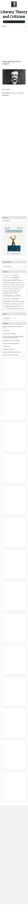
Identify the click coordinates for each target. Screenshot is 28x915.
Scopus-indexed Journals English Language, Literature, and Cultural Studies (13, 337)
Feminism (19, 283)
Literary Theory (10, 293)
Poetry (10, 304)
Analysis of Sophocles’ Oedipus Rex (11, 343)
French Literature (11, 285)
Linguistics (17, 289)
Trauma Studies (6, 346)
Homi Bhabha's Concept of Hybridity (11, 340)
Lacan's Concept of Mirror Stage (11, 355)
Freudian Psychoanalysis (8, 349)
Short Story (13, 306)
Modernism (8, 299)
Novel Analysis (11, 300)
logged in (14, 93)
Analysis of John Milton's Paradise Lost (12, 352)
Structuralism (6, 330)
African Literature (7, 275)
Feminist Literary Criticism (9, 333)
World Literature (15, 308)
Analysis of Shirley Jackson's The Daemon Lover (12, 327)
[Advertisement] (14, 44)
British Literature (11, 278)
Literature (11, 295)
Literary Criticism (11, 291)
